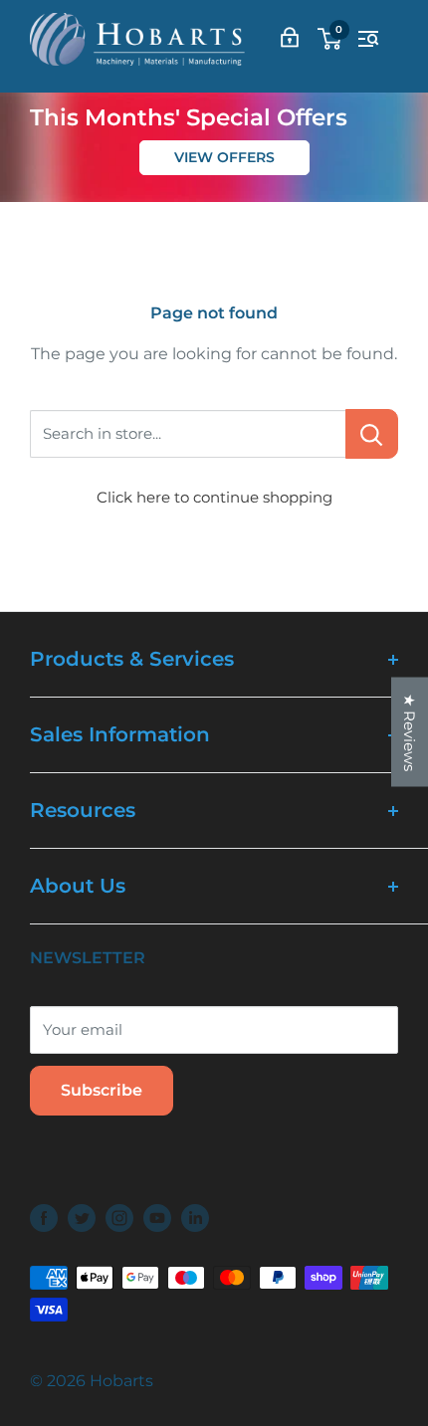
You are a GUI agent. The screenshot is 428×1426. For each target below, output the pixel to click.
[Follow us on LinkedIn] (195, 1218)
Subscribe (101, 1090)
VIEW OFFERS (224, 157)
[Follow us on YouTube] (157, 1218)
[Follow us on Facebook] (44, 1218)
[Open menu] (368, 39)
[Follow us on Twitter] (82, 1218)
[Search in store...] (371, 434)
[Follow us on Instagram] (119, 1218)
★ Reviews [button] (409, 731)
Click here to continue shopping (214, 497)
